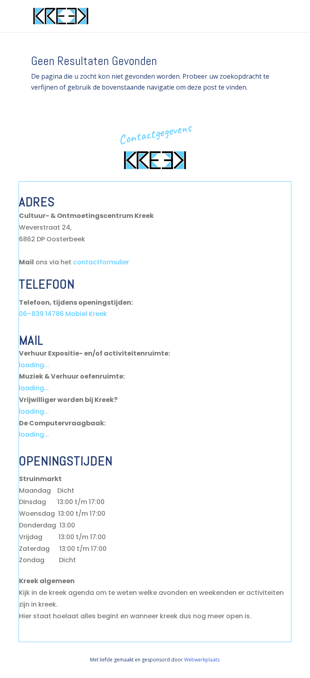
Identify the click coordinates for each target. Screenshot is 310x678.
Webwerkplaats (202, 659)
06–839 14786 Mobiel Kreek (63, 313)
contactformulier (101, 262)
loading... (34, 365)
